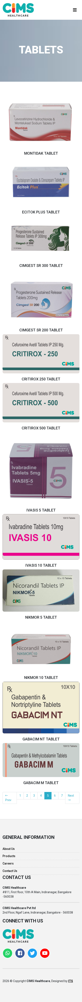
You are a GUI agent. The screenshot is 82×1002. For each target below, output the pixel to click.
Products (9, 856)
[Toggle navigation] (74, 10)
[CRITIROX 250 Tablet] (41, 353)
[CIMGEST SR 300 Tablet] (41, 237)
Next (71, 795)
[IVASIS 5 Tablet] (41, 470)
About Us (9, 849)
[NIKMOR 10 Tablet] (41, 649)
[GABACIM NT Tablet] (41, 707)
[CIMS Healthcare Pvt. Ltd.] (18, 10)
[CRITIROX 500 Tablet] (41, 402)
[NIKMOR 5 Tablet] (41, 590)
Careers (8, 863)
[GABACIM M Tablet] (41, 759)
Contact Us (10, 871)
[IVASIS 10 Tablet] (41, 536)
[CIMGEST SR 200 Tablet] (41, 299)
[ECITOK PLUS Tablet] (41, 181)
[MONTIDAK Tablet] (41, 122)
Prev (8, 800)
